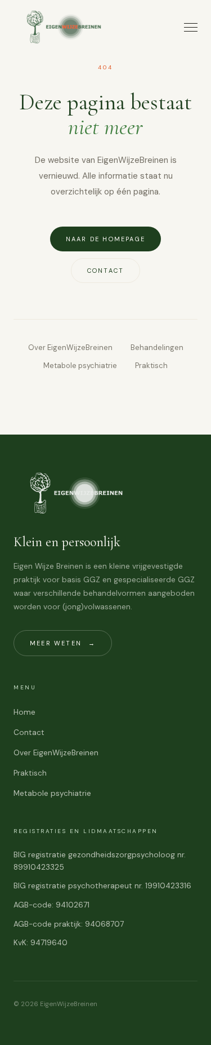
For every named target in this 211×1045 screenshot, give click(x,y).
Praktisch (151, 365)
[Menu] (190, 27)
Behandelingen (157, 347)
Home (24, 712)
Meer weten (63, 643)
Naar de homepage (105, 239)
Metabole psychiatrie (80, 365)
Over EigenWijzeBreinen (70, 347)
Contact (105, 270)
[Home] (68, 27)
